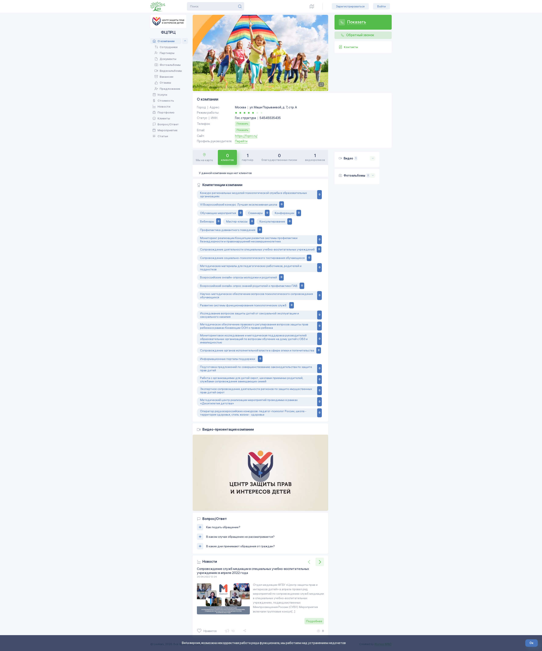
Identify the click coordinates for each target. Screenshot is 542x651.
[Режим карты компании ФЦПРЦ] (312, 6)
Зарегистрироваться (350, 6)
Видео (348, 158)
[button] (319, 562)
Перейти (241, 141)
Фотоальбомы (354, 175)
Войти (381, 6)
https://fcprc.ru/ (246, 136)
